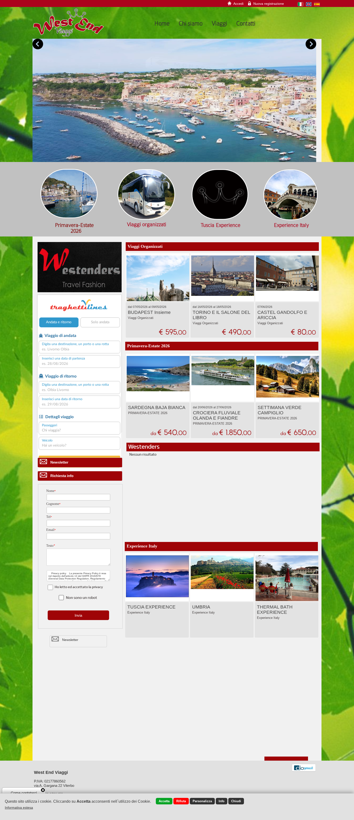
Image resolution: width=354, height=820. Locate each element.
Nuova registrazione (268, 4)
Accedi (238, 4)
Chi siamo (191, 23)
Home (162, 23)
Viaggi (219, 23)
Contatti (245, 23)
